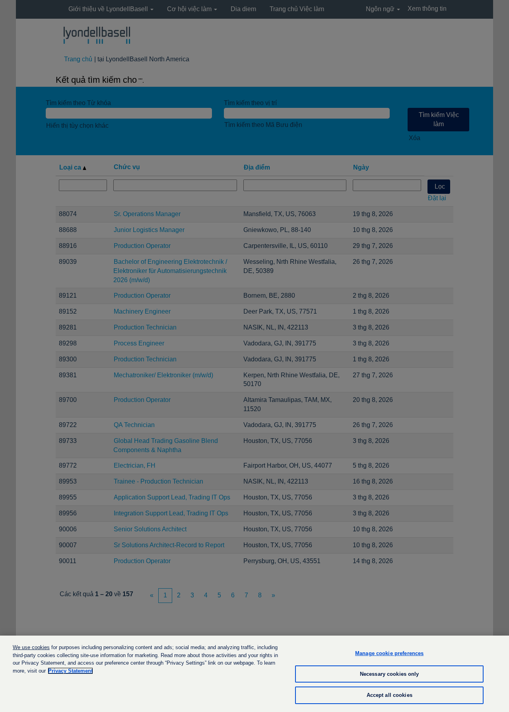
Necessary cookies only (389, 674)
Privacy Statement (70, 671)
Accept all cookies (389, 695)
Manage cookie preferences (389, 653)
